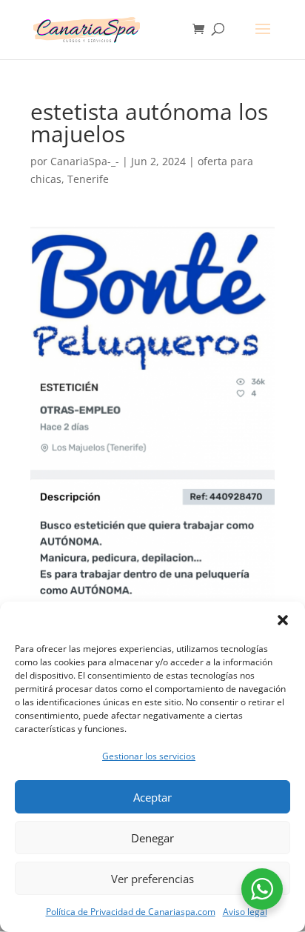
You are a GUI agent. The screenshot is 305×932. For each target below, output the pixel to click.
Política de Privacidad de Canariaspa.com (130, 911)
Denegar (152, 838)
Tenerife (88, 179)
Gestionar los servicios (148, 756)
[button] (282, 620)
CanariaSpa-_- (84, 161)
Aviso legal (245, 911)
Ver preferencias (152, 878)
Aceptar (152, 797)
